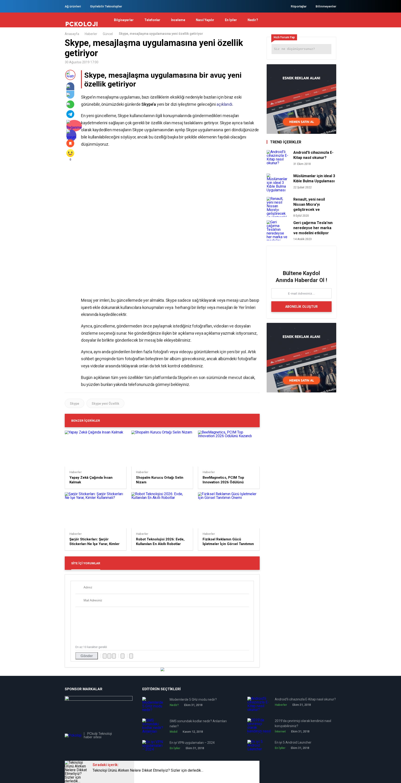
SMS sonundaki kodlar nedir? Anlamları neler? (198, 723)
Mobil (173, 731)
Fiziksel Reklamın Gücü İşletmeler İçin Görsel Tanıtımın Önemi (228, 541)
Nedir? (253, 20)
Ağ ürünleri (73, 6)
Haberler (91, 33)
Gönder (87, 656)
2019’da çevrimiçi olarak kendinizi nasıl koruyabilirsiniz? (303, 723)
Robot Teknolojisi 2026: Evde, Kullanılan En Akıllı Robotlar (160, 541)
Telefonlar (152, 20)
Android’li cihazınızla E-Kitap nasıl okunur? (313, 155)
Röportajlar (299, 6)
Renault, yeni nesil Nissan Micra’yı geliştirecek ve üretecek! (309, 204)
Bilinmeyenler (326, 6)
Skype (74, 403)
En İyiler (231, 20)
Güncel (108, 33)
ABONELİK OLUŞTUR (301, 306)
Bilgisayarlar (124, 20)
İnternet (280, 731)
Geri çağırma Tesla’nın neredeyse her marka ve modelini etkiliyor (313, 228)
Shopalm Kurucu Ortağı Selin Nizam (159, 479)
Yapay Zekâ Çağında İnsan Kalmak (91, 479)
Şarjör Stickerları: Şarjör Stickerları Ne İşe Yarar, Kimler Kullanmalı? (94, 541)
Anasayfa (72, 33)
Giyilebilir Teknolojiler (106, 6)
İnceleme (178, 20)
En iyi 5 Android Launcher (293, 742)
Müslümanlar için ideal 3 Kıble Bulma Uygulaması (314, 178)
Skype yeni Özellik (105, 403)
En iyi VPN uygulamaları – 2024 (192, 742)
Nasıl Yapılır (205, 20)
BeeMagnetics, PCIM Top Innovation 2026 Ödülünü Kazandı (223, 480)
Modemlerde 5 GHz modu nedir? (193, 699)
